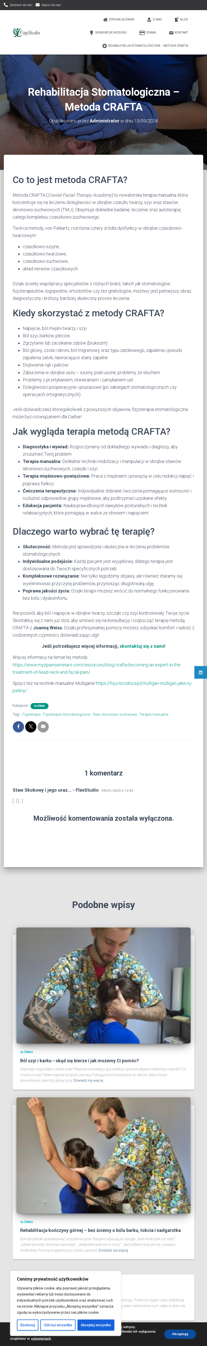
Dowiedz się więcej (88, 1080)
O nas (157, 19)
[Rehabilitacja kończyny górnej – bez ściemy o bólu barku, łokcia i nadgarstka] (103, 1155)
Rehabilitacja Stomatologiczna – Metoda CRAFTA (148, 45)
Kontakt (181, 32)
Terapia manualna (154, 714)
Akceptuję (180, 1334)
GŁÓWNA (39, 706)
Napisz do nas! (51, 5)
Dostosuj (27, 1325)
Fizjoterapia (31, 714)
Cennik (151, 32)
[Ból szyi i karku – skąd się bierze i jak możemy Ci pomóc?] (103, 985)
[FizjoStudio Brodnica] (26, 32)
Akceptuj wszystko (96, 1325)
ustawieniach (41, 1338)
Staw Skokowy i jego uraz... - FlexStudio (56, 790)
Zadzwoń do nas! (21, 5)
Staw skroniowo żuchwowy (115, 714)
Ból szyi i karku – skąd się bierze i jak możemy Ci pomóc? (79, 1060)
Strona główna (121, 19)
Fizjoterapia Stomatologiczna (66, 714)
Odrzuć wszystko (58, 1325)
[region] (65, 1303)
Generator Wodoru (111, 32)
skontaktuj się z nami (142, 646)
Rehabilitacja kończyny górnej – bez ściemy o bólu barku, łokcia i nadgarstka (100, 1230)
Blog (184, 19)
